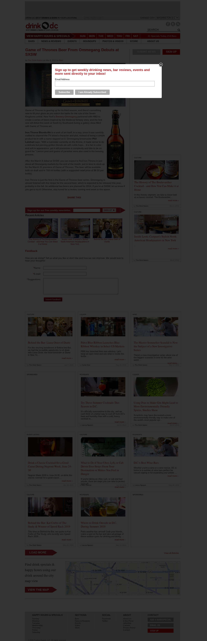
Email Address (62, 79)
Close (160, 64)
